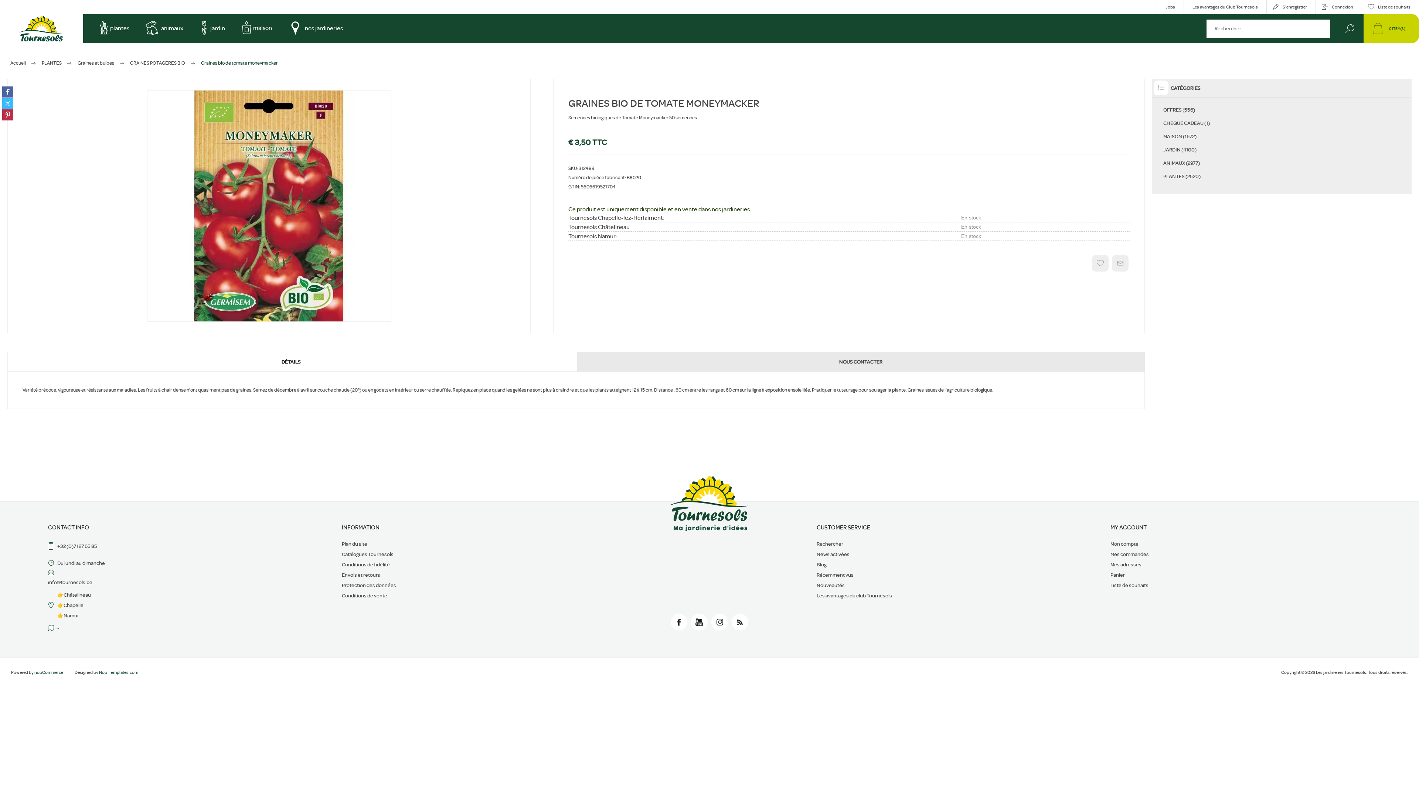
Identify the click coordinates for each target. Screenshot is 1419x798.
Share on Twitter (7, 103)
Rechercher (1350, 28)
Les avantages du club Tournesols (854, 595)
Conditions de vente (364, 595)
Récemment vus (835, 575)
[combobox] (1268, 28)
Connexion (1342, 7)
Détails (291, 362)
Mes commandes (1129, 554)
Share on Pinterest (7, 114)
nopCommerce (48, 672)
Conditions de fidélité (366, 564)
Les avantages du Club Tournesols (1225, 7)
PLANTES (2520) (1182, 176)
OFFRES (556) (1179, 110)
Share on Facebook (7, 92)
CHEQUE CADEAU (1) (1186, 123)
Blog (822, 564)
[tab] (291, 362)
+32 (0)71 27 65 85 (77, 546)
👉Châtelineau (74, 595)
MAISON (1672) (1180, 136)
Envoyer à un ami (1120, 263)
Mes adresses (1125, 564)
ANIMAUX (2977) (1181, 163)
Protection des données (369, 585)
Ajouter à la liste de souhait (1100, 263)
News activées (833, 554)
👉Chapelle (70, 605)
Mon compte (1124, 544)
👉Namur (68, 615)
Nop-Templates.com (118, 672)
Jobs (1170, 7)
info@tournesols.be (70, 582)
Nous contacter (860, 362)
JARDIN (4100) (1180, 150)
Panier (1117, 575)
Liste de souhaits (1129, 585)
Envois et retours (361, 575)
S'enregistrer (1295, 7)
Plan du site (354, 544)
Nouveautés (831, 585)
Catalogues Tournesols (368, 554)
